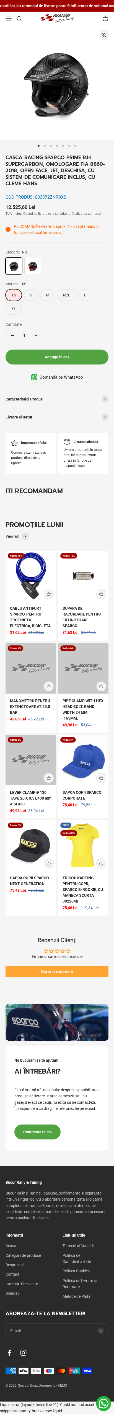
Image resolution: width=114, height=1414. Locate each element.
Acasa (11, 1246)
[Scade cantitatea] (13, 335)
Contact (12, 1274)
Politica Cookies (76, 1271)
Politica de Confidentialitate (77, 1258)
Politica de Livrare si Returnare (80, 1283)
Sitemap (13, 1293)
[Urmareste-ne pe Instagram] (23, 1352)
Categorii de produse (23, 1255)
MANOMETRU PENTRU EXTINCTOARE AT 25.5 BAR (30, 707)
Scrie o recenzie (57, 971)
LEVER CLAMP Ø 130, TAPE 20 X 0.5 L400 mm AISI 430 (30, 798)
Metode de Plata (76, 1296)
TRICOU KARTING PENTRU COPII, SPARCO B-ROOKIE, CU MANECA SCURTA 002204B (83, 889)
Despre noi (15, 1265)
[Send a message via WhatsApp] (103, 1403)
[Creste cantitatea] (36, 335)
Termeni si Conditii (78, 1246)
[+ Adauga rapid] (49, 594)
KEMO (62, 1385)
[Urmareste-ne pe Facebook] (9, 1352)
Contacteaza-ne (37, 1132)
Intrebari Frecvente (22, 1284)
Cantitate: (14, 324)
